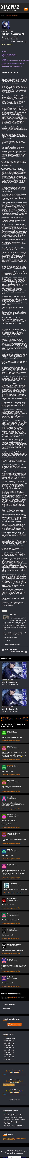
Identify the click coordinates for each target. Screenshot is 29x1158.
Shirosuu (10, 765)
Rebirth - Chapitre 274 (17, 41)
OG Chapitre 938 (9, 1054)
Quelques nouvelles (9, 1038)
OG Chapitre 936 (9, 1059)
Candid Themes (18, 1153)
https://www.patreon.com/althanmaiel (18, 60)
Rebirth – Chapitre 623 (10, 682)
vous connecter (12, 997)
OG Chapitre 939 (9, 1052)
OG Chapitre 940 (9, 1050)
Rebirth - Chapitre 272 (11, 39)
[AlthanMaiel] (6, 619)
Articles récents (12, 611)
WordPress (17, 1152)
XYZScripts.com (23, 1157)
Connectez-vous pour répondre (11, 740)
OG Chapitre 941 (9, 1047)
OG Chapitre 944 (9, 1040)
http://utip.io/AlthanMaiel (9, 56)
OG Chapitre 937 (9, 1057)
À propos (4, 611)
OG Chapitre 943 (9, 1043)
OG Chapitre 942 (9, 1045)
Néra (5, 1117)
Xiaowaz (10, 7)
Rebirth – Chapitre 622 (10, 709)
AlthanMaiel (16, 37)
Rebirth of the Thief (7, 31)
